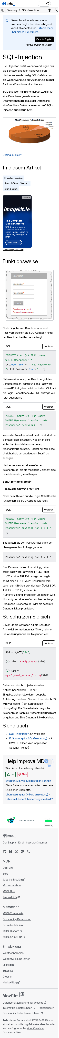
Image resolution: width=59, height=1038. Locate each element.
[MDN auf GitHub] (5, 852)
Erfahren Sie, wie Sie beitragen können (28, 780)
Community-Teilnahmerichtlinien (21, 1013)
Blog (5, 873)
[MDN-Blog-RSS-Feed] (28, 852)
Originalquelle (11, 155)
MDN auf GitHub (12, 937)
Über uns (8, 867)
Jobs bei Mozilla (12, 879)
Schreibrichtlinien (13, 925)
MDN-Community (13, 913)
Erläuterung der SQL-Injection (27, 738)
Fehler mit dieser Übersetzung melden (27, 799)
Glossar (7, 976)
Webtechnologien (13, 953)
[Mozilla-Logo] (13, 994)
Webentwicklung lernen (16, 958)
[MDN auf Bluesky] (10, 852)
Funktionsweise (13, 178)
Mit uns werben (12, 885)
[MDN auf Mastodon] (22, 852)
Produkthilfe (10, 897)
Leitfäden (8, 964)
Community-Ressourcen (17, 919)
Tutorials (8, 970)
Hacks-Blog (10, 982)
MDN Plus (9, 891)
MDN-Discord (11, 931)
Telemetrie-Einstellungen (17, 1007)
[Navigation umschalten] (55, 4)
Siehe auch (11, 188)
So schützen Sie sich (16, 183)
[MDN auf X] (16, 852)
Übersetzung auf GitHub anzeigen (25, 794)
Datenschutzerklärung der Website (23, 1002)
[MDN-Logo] (9, 836)
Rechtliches (45, 1007)
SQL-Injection (17, 733)
